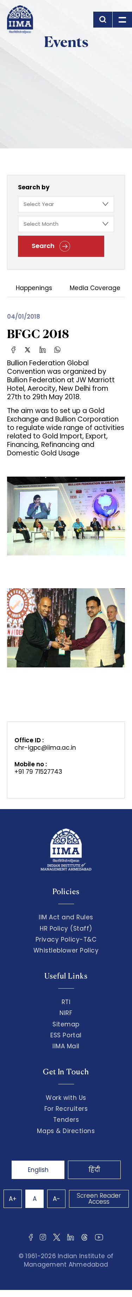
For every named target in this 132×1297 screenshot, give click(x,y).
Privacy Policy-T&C (66, 939)
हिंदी (94, 1170)
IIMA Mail (66, 1046)
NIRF (65, 1013)
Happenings (34, 288)
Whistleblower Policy (66, 950)
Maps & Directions (66, 1131)
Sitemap (66, 1024)
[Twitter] (27, 349)
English (38, 1170)
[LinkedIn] (42, 349)
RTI (66, 1002)
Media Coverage (95, 288)
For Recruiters (66, 1108)
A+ (13, 1199)
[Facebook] (13, 349)
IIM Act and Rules (66, 917)
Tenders (66, 1119)
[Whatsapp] (57, 349)
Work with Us (66, 1097)
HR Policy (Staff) (66, 928)
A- (56, 1199)
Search (44, 245)
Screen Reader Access (99, 1198)
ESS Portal (65, 1035)
